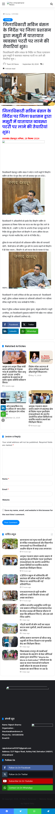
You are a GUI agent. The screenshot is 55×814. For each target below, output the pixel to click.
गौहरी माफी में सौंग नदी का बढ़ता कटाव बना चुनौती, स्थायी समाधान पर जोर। (35, 627)
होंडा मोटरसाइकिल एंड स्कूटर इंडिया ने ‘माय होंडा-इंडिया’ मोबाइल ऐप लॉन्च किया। (14, 410)
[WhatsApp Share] (3, 414)
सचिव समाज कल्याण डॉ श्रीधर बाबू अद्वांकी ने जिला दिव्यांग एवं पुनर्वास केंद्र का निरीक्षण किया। (35, 641)
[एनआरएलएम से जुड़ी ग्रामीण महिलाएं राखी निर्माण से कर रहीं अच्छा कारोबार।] (10, 595)
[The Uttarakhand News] (18, 4)
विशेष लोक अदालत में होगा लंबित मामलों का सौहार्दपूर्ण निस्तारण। (39, 369)
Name (5, 479)
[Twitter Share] (3, 401)
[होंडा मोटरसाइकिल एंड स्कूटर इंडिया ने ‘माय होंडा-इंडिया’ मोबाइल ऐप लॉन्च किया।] (14, 397)
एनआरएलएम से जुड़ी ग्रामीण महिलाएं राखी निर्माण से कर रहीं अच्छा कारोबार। (34, 594)
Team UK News (13, 64)
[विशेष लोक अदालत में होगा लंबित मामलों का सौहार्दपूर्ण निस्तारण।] (41, 357)
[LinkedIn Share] (3, 407)
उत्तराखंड (15, 14)
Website (6, 500)
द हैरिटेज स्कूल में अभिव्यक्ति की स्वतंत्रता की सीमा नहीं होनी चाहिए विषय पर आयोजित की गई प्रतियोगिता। (35, 580)
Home (7, 14)
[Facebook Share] (3, 395)
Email (5, 489)
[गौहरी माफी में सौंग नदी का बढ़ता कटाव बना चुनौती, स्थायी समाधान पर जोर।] (10, 628)
